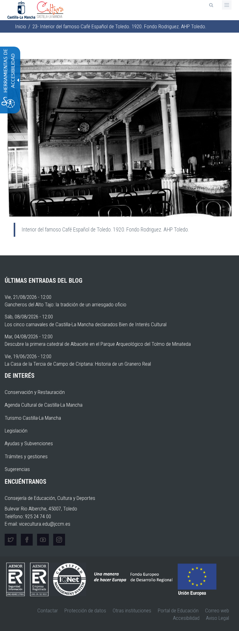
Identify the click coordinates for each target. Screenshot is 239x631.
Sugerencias (17, 469)
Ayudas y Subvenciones (29, 443)
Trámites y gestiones (26, 456)
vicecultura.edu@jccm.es (44, 524)
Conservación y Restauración (35, 392)
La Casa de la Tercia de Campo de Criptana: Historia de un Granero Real (78, 364)
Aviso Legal (217, 618)
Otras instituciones (132, 610)
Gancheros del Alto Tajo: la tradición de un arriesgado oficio (65, 304)
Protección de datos (85, 610)
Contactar (47, 610)
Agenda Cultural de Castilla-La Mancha (43, 405)
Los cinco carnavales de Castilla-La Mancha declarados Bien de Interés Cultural (85, 324)
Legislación (16, 431)
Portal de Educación (178, 610)
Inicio (20, 26)
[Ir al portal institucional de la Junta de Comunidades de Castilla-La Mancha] (21, 9)
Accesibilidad (186, 618)
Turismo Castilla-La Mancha (33, 418)
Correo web (217, 610)
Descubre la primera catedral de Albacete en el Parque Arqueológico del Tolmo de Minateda (98, 344)
